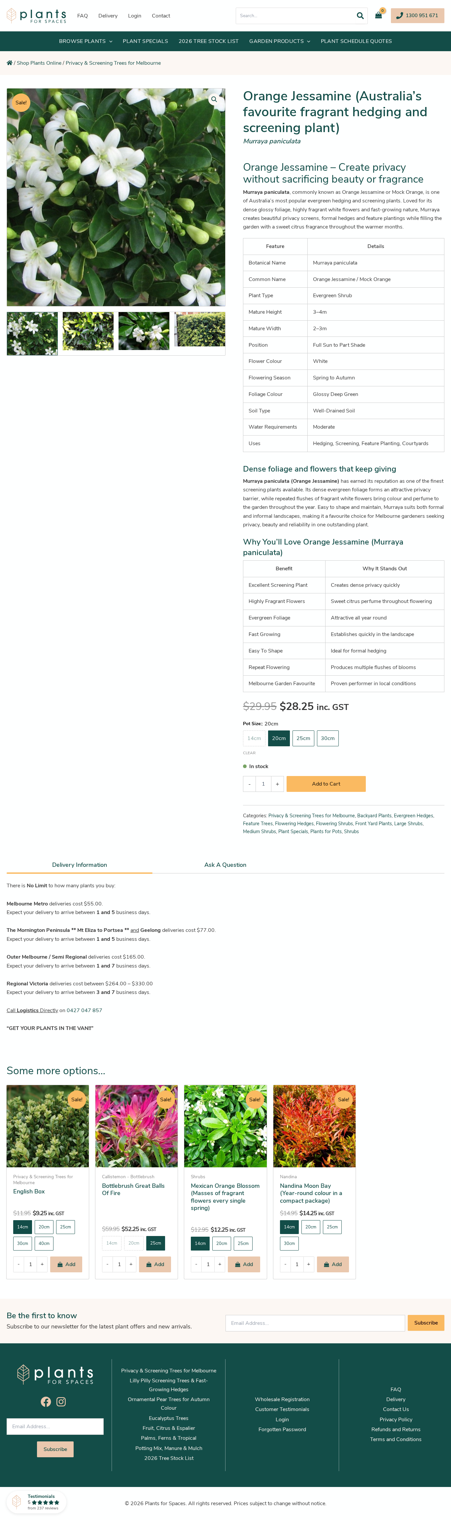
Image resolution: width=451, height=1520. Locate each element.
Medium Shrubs (259, 831)
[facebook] (47, 1401)
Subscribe (426, 1322)
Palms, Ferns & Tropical (168, 1438)
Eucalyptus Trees (169, 1418)
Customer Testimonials (282, 1409)
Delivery (395, 1399)
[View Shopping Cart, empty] (381, 16)
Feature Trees (258, 823)
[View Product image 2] (88, 331)
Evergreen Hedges (413, 815)
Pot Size (251, 724)
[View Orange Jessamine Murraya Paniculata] (32, 333)
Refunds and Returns (396, 1429)
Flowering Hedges (294, 823)
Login (282, 1419)
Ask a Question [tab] (225, 865)
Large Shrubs (408, 823)
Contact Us (396, 1409)
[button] (418, 15)
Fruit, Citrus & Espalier (169, 1428)
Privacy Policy (396, 1419)
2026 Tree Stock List (168, 1458)
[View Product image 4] (199, 329)
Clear (249, 753)
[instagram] (63, 1401)
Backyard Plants (374, 815)
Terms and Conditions (396, 1439)
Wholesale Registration (282, 1399)
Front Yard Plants (373, 823)
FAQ (396, 1389)
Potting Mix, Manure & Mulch (168, 1448)
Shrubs (351, 831)
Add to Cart (326, 784)
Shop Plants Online (39, 63)
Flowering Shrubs (334, 823)
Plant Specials (293, 831)
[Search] (360, 16)
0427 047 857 (84, 1010)
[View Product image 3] (144, 331)
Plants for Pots (326, 831)
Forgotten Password (282, 1429)
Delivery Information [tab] (79, 865)
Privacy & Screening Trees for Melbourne (113, 63)
